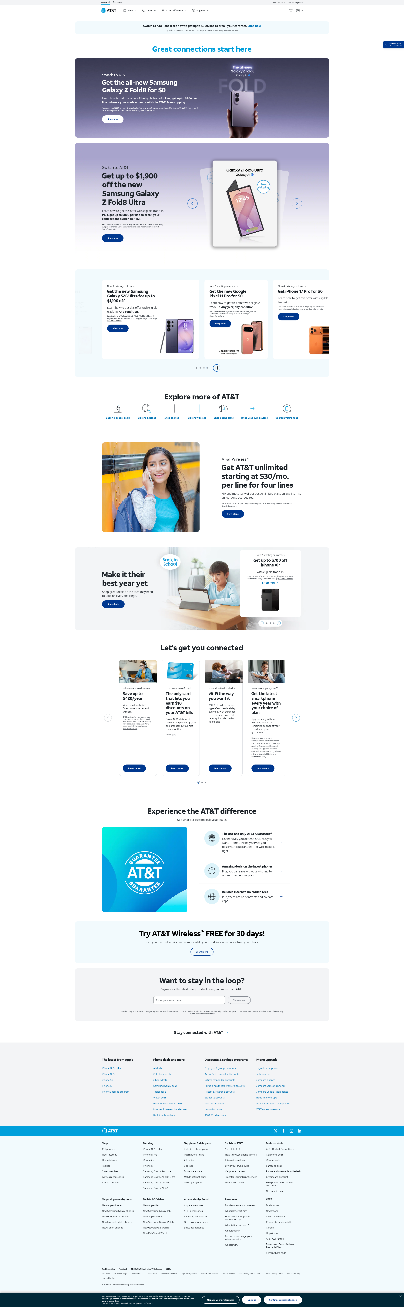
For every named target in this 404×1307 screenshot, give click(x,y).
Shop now (112, 119)
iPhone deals (160, 1079)
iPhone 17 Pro (109, 1074)
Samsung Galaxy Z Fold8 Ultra (159, 1176)
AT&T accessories (193, 1210)
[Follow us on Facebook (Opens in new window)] (283, 1131)
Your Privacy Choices (247, 1274)
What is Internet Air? (236, 1210)
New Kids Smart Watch (155, 1233)
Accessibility (151, 1274)
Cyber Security (293, 1274)
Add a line (189, 1160)
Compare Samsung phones (270, 1085)
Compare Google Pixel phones (272, 1091)
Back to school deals (164, 1115)
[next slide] (297, 203)
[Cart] (291, 10)
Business (117, 2)
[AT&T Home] (109, 10)
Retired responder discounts (220, 1079)
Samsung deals (274, 1165)
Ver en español (295, 2)
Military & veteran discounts (220, 1091)
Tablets (106, 1165)
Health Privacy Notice (274, 1274)
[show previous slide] (261, 623)
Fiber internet (109, 1154)
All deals (157, 1068)
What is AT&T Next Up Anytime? (273, 1103)
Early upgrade (263, 1074)
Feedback (123, 1269)
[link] (281, 842)
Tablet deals (159, 1091)
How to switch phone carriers (241, 1154)
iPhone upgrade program (115, 1091)
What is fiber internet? (237, 1225)
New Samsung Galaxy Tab (157, 1210)
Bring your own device (237, 1165)
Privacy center (228, 1274)
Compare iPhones (265, 1079)
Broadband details (169, 1274)
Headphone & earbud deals (167, 1103)
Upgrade (188, 1165)
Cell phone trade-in (235, 1171)
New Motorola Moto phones (117, 1222)
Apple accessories (193, 1205)
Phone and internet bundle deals (283, 1171)
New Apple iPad (151, 1205)
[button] (216, 368)
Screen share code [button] (276, 1252)
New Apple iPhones (112, 1205)
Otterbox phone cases (196, 1222)
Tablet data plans (193, 1171)
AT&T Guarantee (275, 1238)
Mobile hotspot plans (195, 1176)
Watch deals (159, 1097)
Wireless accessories (113, 1176)
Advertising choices (209, 1274)
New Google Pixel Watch (156, 1227)
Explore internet (146, 417)
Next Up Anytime (193, 1182)
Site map (106, 1274)
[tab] (196, 368)
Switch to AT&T (233, 1149)
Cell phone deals (162, 1074)
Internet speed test (235, 1160)
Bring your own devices (254, 417)
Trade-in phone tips (266, 1097)
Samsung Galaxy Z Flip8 (155, 1188)
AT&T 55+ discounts (215, 1115)
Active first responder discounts (222, 1074)
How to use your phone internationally (237, 1218)
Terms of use (137, 1274)
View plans (233, 513)
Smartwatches (110, 1171)
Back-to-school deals (118, 417)
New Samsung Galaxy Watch (158, 1222)
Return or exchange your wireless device (238, 1238)
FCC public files (108, 1278)
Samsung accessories (195, 1216)
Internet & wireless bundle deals (170, 1109)
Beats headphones (194, 1227)
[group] (120, 1143)
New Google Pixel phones (115, 1216)
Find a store (279, 2)
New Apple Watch (152, 1216)
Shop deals (113, 604)
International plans (194, 1154)
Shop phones (171, 417)
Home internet (110, 1160)
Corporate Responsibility (279, 1222)
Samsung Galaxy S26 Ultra (157, 1171)
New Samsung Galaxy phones (118, 1210)
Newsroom (272, 1210)
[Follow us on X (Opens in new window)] (275, 1131)
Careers (270, 1227)
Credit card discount (277, 1176)
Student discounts (215, 1097)
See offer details (231, 30)
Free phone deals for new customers (279, 1184)
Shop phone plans (224, 417)
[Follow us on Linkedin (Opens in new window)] (299, 1131)
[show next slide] (278, 623)
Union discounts (213, 1109)
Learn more (134, 768)
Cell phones (108, 1149)
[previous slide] (192, 203)
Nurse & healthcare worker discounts (225, 1085)
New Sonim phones (112, 1227)
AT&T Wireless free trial (268, 1109)
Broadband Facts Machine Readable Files (280, 1246)
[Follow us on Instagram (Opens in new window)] (291, 1131)
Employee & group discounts (220, 1068)
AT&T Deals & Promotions (280, 1149)
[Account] (300, 10)
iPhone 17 (107, 1085)
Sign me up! (239, 1000)
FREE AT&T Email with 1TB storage (146, 1269)
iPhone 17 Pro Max (111, 1068)
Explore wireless (196, 417)
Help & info (272, 1233)
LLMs (168, 1269)
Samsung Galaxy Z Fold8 (156, 1182)
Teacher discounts (214, 1103)
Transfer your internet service (241, 1176)
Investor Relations (275, 1216)
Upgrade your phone (286, 417)
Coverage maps (120, 1274)
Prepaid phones (110, 1182)
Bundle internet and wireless (240, 1205)
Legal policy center (189, 1274)
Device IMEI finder (234, 1182)
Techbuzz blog (108, 1269)
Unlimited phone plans (196, 1149)
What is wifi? (231, 1244)
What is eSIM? (232, 1230)
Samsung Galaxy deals (165, 1085)
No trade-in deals (275, 1191)
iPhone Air (107, 1079)
